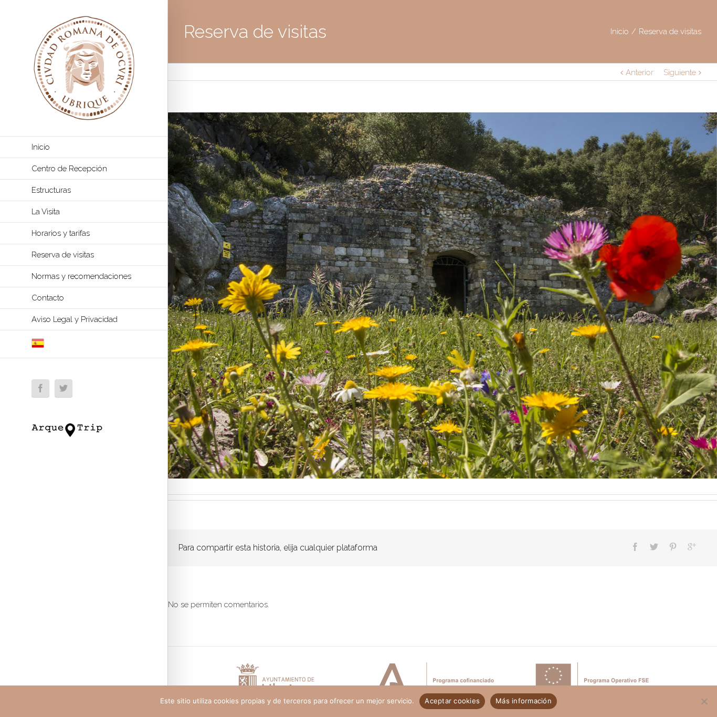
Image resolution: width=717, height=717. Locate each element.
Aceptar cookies (452, 701)
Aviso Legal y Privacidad (74, 319)
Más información (523, 701)
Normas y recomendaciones (81, 276)
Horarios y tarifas (60, 233)
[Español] (83, 344)
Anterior (639, 72)
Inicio (40, 147)
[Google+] (692, 547)
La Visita (45, 211)
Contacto (47, 298)
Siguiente (679, 72)
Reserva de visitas (62, 254)
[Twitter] (63, 388)
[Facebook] (40, 388)
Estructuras (51, 190)
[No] (704, 701)
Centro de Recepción (69, 168)
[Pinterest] (673, 547)
